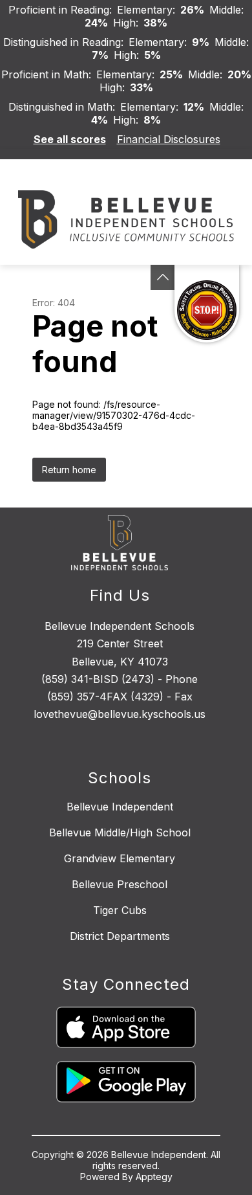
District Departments (120, 936)
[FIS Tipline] (206, 303)
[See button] (163, 277)
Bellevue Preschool (119, 884)
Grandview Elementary (119, 858)
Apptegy (154, 1176)
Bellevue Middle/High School (120, 832)
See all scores (70, 139)
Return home (69, 469)
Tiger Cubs (120, 910)
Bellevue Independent (120, 806)
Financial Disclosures (168, 139)
